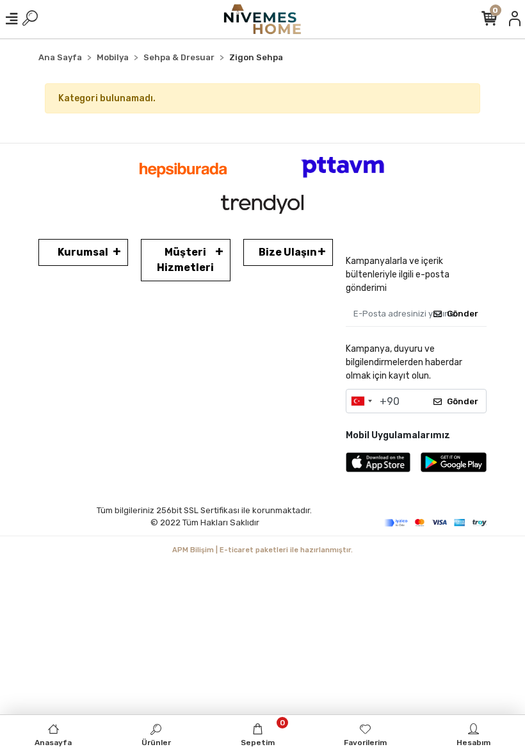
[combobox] (361, 401)
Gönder (462, 313)
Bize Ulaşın (288, 252)
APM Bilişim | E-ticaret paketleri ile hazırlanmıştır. (262, 550)
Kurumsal (83, 252)
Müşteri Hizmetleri (185, 260)
